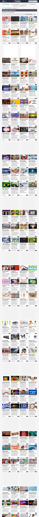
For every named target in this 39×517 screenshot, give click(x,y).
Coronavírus (4, 402)
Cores (3, 167)
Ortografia (4, 305)
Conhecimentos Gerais (6, 70)
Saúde (32, 4)
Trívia (24, 4)
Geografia (21, 98)
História (21, 70)
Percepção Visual (22, 84)
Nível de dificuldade (28, 14)
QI (15, 5)
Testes (3, 8)
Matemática (13, 70)
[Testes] (17, 1)
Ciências (4, 181)
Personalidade (15, 4)
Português (5, 4)
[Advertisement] (11, 51)
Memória (30, 70)
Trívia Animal (31, 84)
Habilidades (22, 402)
